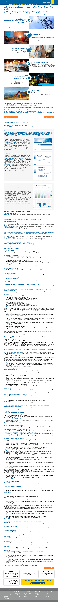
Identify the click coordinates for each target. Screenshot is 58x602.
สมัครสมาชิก (49, 117)
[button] (30, 4)
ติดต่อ (46, 594)
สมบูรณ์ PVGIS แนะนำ (38, 591)
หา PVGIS (36, 593)
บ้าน (4, 591)
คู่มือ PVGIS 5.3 (16, 591)
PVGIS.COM (6, 11)
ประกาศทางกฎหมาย (28, 593)
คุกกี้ (25, 594)
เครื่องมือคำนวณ (17, 593)
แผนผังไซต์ (47, 596)
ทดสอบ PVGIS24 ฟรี (10, 117)
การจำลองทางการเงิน (37, 583)
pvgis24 (52, 1)
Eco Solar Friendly (17, 596)
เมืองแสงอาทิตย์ (27, 591)
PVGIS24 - (5, 593)
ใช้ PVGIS (36, 596)
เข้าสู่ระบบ (48, 1)
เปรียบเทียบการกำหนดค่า (49, 591)
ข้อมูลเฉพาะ (47, 593)
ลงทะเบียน (44, 1)
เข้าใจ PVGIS (37, 594)
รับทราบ (25, 596)
